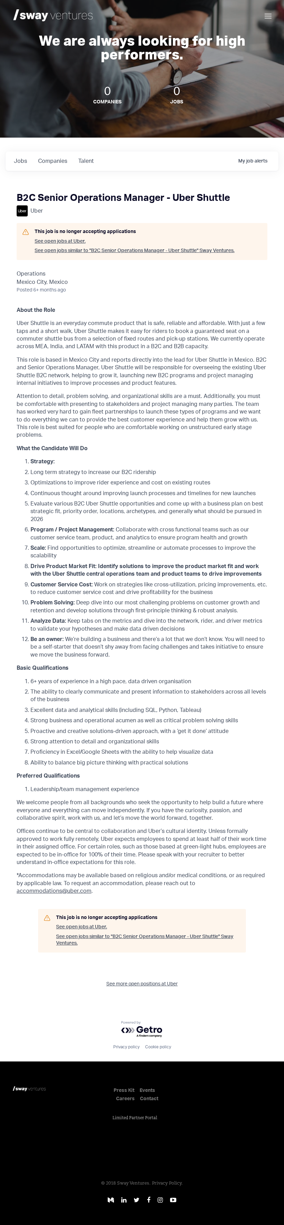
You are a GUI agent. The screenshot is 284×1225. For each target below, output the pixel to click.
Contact (149, 1098)
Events (147, 1090)
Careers (125, 1098)
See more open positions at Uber (142, 984)
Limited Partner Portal (135, 1118)
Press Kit (124, 1090)
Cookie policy (158, 1047)
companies (52, 161)
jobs (20, 161)
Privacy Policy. (167, 1183)
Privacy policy (126, 1047)
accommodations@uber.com (54, 891)
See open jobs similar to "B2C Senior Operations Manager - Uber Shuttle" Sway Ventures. (134, 250)
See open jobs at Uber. (60, 241)
